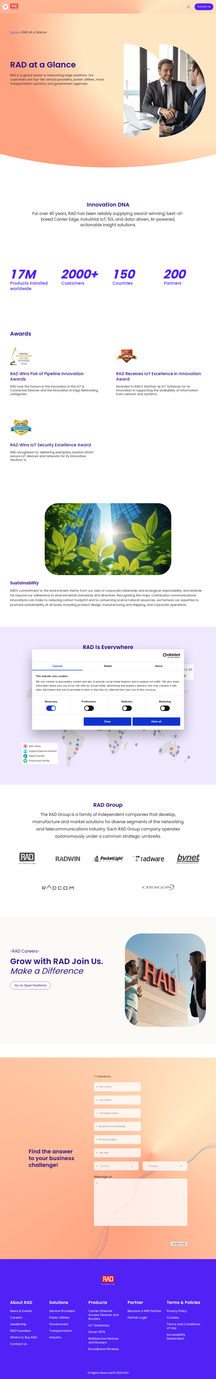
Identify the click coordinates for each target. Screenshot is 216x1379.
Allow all (156, 721)
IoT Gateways (98, 1325)
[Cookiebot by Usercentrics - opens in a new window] (165, 655)
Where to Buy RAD (23, 1337)
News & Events (21, 1311)
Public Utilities (59, 1317)
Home (14, 32)
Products (97, 1302)
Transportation (60, 1331)
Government (58, 1324)
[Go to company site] (28, 859)
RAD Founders (20, 1331)
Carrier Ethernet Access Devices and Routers (103, 1315)
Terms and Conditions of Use (183, 1326)
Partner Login (137, 1317)
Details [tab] (108, 666)
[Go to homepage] (14, 9)
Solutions (58, 1302)
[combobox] (118, 1165)
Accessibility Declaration (176, 1336)
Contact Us (18, 1344)
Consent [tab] (57, 666)
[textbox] (105, 1166)
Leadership (18, 1324)
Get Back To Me (178, 1243)
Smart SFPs (96, 1332)
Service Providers (62, 1311)
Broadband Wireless (103, 1349)
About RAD (21, 1302)
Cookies (173, 1317)
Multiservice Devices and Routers (103, 1340)
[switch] (89, 708)
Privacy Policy (177, 1311)
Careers (16, 1317)
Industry (55, 1337)
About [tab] (158, 666)
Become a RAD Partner (144, 1311)
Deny (107, 721)
